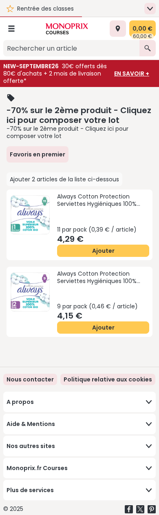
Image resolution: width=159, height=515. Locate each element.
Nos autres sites (31, 446)
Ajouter (103, 251)
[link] (107, 379)
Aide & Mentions (31, 424)
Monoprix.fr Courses (37, 468)
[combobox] (71, 48)
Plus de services (30, 490)
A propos (20, 402)
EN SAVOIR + (131, 73)
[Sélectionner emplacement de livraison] (118, 28)
